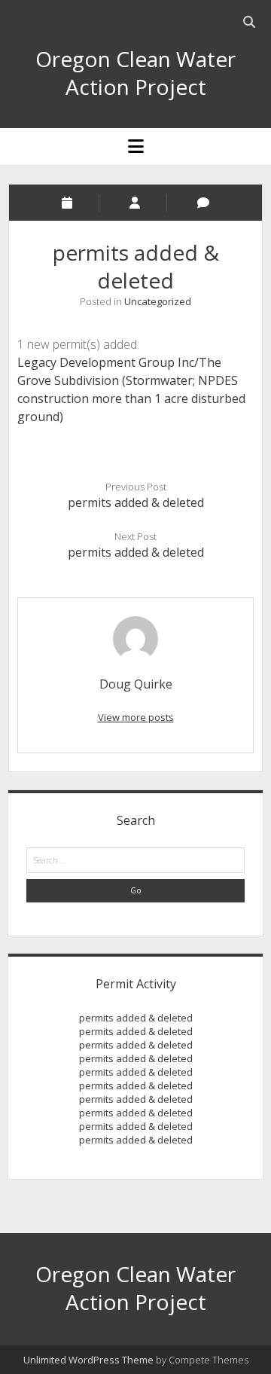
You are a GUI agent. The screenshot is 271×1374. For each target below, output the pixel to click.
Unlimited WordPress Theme (88, 1359)
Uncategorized (157, 301)
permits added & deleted (136, 502)
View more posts (136, 717)
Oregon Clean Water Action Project (135, 72)
